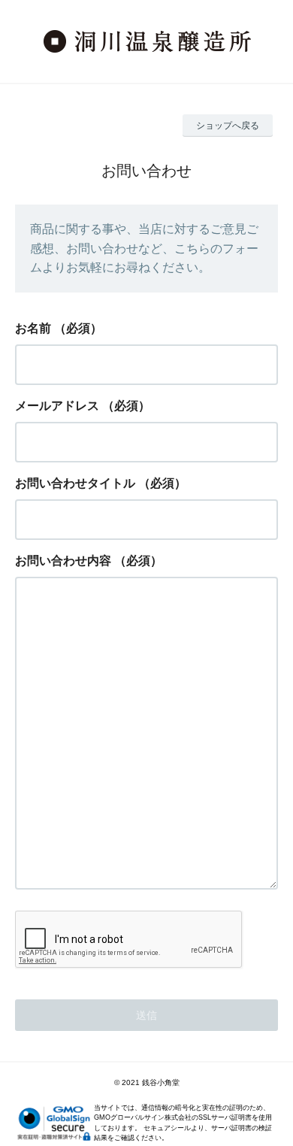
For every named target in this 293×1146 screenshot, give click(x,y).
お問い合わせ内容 (63, 560)
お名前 (33, 328)
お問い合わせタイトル (75, 483)
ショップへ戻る (227, 125)
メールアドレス (57, 405)
